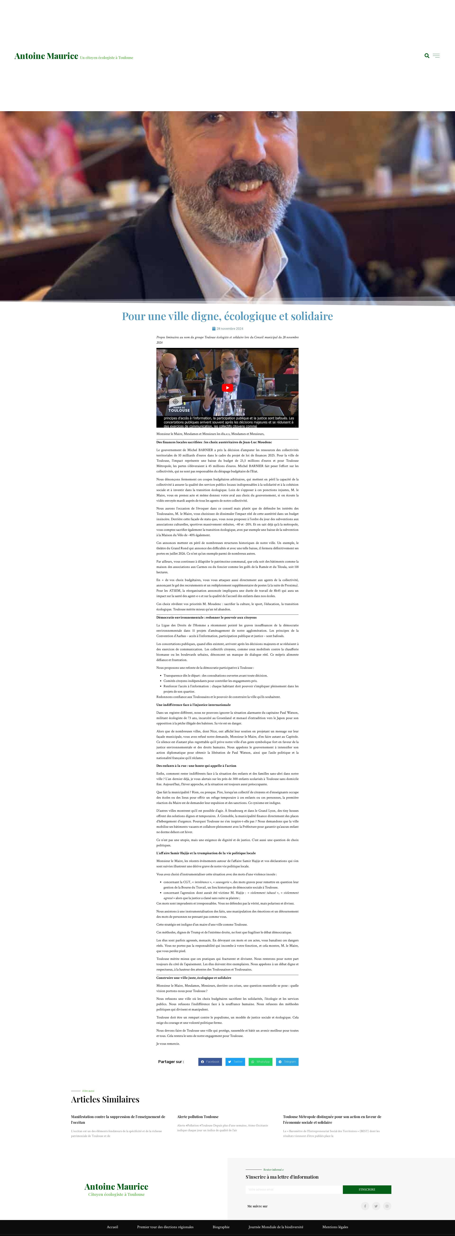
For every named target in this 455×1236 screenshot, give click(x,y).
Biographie (221, 1227)
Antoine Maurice (46, 55)
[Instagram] (387, 1206)
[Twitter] (376, 1206)
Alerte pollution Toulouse (197, 1116)
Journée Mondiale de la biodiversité (276, 1227)
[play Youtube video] (227, 388)
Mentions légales (335, 1227)
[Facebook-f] (365, 1206)
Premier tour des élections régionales (165, 1227)
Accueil (112, 1227)
